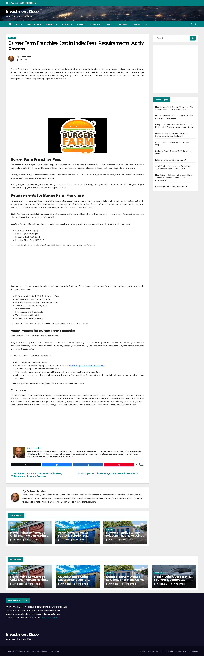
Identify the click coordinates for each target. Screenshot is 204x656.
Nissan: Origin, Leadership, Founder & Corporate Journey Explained (172, 579)
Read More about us (51, 617)
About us (150, 651)
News (19, 24)
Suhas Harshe (25, 57)
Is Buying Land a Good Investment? (171, 186)
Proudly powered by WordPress (18, 651)
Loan (80, 24)
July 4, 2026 (18, 584)
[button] (191, 24)
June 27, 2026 (162, 584)
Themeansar (54, 651)
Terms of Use (193, 651)
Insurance (94, 24)
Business (51, 24)
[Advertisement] (77, 100)
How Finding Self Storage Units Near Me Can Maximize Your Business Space (30, 535)
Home (142, 651)
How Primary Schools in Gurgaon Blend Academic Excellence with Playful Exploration (173, 177)
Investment (33, 24)
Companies (158, 573)
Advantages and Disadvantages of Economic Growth (106, 473)
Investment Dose (22, 11)
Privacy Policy (181, 651)
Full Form (122, 24)
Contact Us (139, 24)
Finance (66, 24)
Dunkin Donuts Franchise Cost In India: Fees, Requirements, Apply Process (38, 475)
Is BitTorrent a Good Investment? (170, 160)
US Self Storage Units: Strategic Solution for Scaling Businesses (73, 535)
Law (108, 24)
